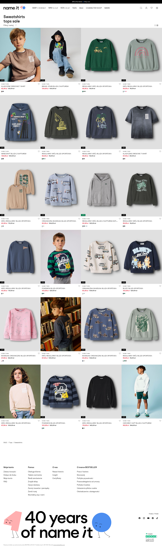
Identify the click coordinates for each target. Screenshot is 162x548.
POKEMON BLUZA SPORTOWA (53, 288)
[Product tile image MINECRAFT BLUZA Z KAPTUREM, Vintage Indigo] (20, 122)
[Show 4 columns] (157, 25)
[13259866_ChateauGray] (84, 360)
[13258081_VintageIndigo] (44, 293)
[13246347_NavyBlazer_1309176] (83, 158)
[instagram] (144, 518)
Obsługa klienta (34, 472)
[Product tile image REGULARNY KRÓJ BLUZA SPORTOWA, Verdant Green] (101, 55)
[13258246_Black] (83, 428)
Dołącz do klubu (10, 475)
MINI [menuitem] (53, 8)
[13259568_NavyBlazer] (3, 360)
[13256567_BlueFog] (42, 226)
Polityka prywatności (85, 478)
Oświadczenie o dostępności (88, 491)
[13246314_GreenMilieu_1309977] (123, 91)
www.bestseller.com (59, 545)
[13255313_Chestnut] (2, 91)
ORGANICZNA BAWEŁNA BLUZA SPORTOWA (59, 221)
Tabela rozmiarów (35, 475)
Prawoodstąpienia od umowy (88, 482)
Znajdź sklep (33, 482)
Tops (10, 442)
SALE (5, 442)
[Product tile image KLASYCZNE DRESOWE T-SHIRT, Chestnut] (20, 55)
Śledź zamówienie (35, 478)
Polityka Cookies (83, 485)
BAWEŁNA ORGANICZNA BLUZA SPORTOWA (18, 356)
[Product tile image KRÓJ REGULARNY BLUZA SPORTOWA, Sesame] (20, 189)
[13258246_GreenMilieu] (84, 428)
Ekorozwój (81, 475)
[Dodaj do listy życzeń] (38, 84)
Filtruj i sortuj (9, 25)
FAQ (5, 482)
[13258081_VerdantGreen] (42, 293)
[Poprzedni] (2, 55)
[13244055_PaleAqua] (85, 226)
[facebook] (139, 518)
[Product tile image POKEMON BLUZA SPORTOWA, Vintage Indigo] (61, 392)
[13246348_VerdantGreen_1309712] (83, 91)
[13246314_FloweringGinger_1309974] (126, 91)
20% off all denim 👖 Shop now (81, 2)
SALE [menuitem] (81, 8)
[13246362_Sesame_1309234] (2, 226)
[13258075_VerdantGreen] (125, 293)
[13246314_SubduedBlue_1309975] (125, 91)
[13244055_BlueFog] (87, 226)
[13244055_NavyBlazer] (84, 226)
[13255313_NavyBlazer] (3, 91)
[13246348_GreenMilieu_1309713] (85, 91)
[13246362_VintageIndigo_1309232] (3, 226)
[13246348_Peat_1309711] (84, 91)
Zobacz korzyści (10, 472)
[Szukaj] (141, 7)
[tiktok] (157, 518)
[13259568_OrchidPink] (2, 360)
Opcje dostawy (34, 485)
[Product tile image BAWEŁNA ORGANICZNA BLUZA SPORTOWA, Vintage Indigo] (101, 324)
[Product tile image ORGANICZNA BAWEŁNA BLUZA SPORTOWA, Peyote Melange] (101, 257)
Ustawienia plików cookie (87, 488)
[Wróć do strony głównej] (14, 8)
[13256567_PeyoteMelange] (44, 226)
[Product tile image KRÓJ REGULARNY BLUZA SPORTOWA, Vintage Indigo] (20, 257)
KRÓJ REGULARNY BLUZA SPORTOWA (137, 86)
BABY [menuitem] (39, 8)
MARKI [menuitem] (107, 8)
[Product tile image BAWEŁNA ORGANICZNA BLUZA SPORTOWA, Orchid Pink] (20, 324)
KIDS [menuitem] (65, 8)
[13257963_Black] (3, 158)
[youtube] (148, 518)
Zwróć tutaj (32, 491)
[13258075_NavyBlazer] (123, 293)
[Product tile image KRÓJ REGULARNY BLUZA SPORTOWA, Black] (101, 392)
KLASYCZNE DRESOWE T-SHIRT (13, 86)
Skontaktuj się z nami (36, 495)
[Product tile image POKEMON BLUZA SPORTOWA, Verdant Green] (61, 257)
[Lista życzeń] (151, 7)
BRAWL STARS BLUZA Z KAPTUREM (55, 86)
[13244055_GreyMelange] (83, 226)
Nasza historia (57, 472)
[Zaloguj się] (146, 7)
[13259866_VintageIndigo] (83, 360)
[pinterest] (152, 518)
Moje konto (8, 478)
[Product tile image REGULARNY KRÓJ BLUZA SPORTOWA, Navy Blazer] (101, 122)
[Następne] (39, 55)
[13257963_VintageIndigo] (2, 158)
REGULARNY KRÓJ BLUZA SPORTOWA (97, 86)
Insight (55, 475)
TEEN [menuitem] (74, 8)
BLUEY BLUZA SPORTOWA (133, 288)
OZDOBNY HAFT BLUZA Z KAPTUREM (137, 423)
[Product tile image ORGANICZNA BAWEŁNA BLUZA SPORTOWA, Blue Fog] (61, 189)
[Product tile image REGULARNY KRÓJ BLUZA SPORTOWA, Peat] (61, 122)
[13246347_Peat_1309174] (84, 158)
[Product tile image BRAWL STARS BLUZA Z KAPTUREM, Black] (61, 55)
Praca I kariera (82, 472)
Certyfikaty (56, 478)
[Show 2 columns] (155, 25)
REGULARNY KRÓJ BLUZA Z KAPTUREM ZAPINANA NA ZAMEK (105, 221)
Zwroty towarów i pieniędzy (38, 488)
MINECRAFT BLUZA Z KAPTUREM (13, 154)
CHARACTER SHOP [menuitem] (94, 8)
